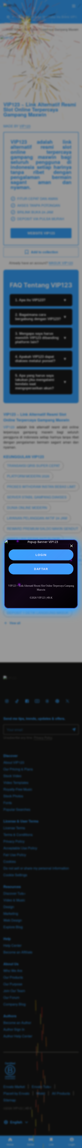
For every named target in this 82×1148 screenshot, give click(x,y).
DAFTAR (41, 569)
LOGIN (41, 555)
